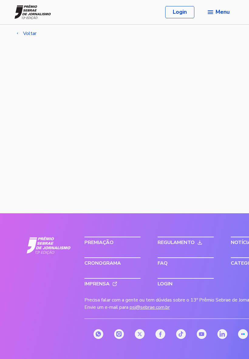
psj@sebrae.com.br (150, 307)
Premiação (99, 242)
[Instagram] (119, 334)
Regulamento (176, 242)
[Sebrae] (49, 245)
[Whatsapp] (98, 334)
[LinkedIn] (222, 334)
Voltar (29, 33)
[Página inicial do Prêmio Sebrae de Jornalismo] (33, 12)
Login (180, 12)
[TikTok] (181, 334)
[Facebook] (160, 334)
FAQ (163, 263)
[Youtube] (201, 334)
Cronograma (102, 263)
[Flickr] (243, 334)
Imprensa (97, 284)
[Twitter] (140, 334)
